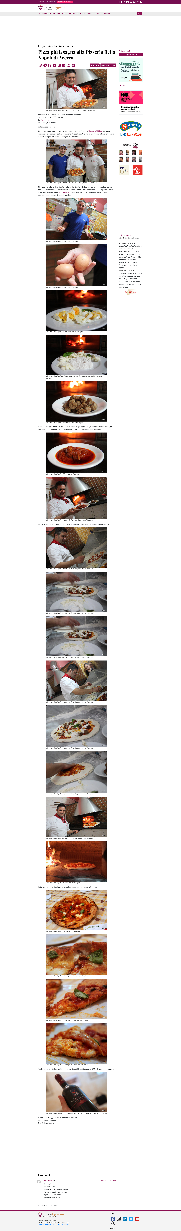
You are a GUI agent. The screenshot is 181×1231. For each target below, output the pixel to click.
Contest (105, 14)
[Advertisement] (90, 29)
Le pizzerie (44, 46)
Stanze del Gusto (84, 14)
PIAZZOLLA (48, 1180)
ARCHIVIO (52, 2)
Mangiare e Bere (59, 14)
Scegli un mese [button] (130, 55)
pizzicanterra (63, 192)
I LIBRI (46, 2)
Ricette (71, 14)
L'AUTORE (41, 2)
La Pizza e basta (63, 46)
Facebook (45, 120)
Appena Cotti (44, 14)
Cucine (96, 14)
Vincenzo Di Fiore (95, 131)
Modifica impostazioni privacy (61, 1224)
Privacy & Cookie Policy (45, 1224)
